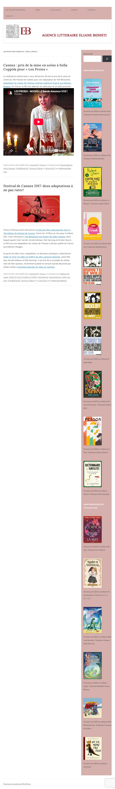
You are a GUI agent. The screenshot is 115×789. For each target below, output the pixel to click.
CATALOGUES (55, 10)
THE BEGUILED (22, 168)
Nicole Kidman (66, 165)
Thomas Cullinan (36, 168)
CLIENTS (74, 10)
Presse (42, 165)
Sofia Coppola (9, 168)
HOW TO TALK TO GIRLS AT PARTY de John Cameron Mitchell (31, 257)
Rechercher (88, 54)
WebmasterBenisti (59, 280)
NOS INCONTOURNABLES (15, 10)
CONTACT (9, 16)
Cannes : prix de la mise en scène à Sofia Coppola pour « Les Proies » (35, 67)
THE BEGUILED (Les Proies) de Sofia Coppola (44, 236)
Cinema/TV (34, 165)
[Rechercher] (107, 59)
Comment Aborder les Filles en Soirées (36, 267)
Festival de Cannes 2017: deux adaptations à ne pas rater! (38, 188)
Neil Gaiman (43, 277)
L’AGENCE (91, 10)
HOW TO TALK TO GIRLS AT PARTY (23, 277)
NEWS (37, 10)
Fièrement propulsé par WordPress (17, 784)
